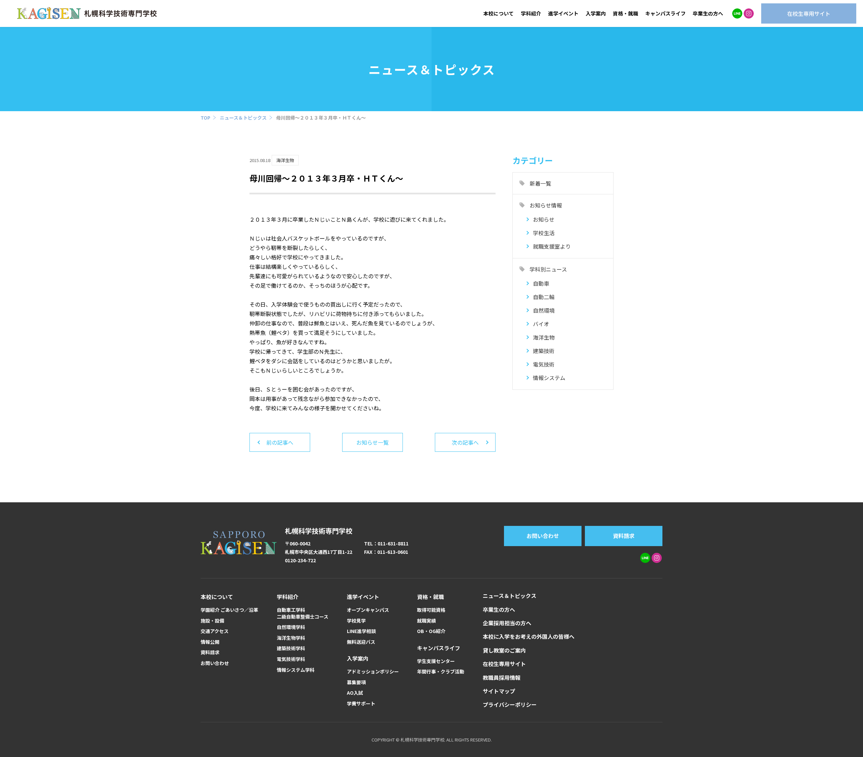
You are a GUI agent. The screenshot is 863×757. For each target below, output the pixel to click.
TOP (205, 117)
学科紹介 (531, 13)
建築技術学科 (291, 648)
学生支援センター (436, 661)
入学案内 (596, 13)
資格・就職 (625, 13)
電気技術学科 (291, 659)
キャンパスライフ (665, 13)
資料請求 (623, 536)
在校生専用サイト (504, 663)
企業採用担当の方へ (507, 623)
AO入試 (355, 693)
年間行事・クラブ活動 (440, 671)
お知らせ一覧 (372, 442)
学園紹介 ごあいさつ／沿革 (229, 610)
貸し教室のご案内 (504, 650)
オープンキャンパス (368, 610)
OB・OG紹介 (431, 631)
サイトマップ (499, 691)
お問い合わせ (543, 536)
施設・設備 (212, 621)
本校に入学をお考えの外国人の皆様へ (528, 636)
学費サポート (361, 703)
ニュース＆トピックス (243, 117)
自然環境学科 (291, 627)
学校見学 (356, 621)
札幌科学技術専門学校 (318, 531)
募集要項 (356, 682)
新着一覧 (540, 183)
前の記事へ (279, 442)
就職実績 (426, 621)
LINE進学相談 (361, 631)
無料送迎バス (361, 642)
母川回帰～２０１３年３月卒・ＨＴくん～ (321, 117)
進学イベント (563, 13)
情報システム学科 (296, 670)
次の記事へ (465, 442)
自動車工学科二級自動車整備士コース (302, 613)
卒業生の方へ (708, 13)
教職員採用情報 (501, 677)
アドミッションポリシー (373, 671)
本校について (498, 13)
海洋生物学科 (291, 638)
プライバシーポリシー (510, 704)
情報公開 (210, 642)
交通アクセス (215, 631)
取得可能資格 (431, 610)
